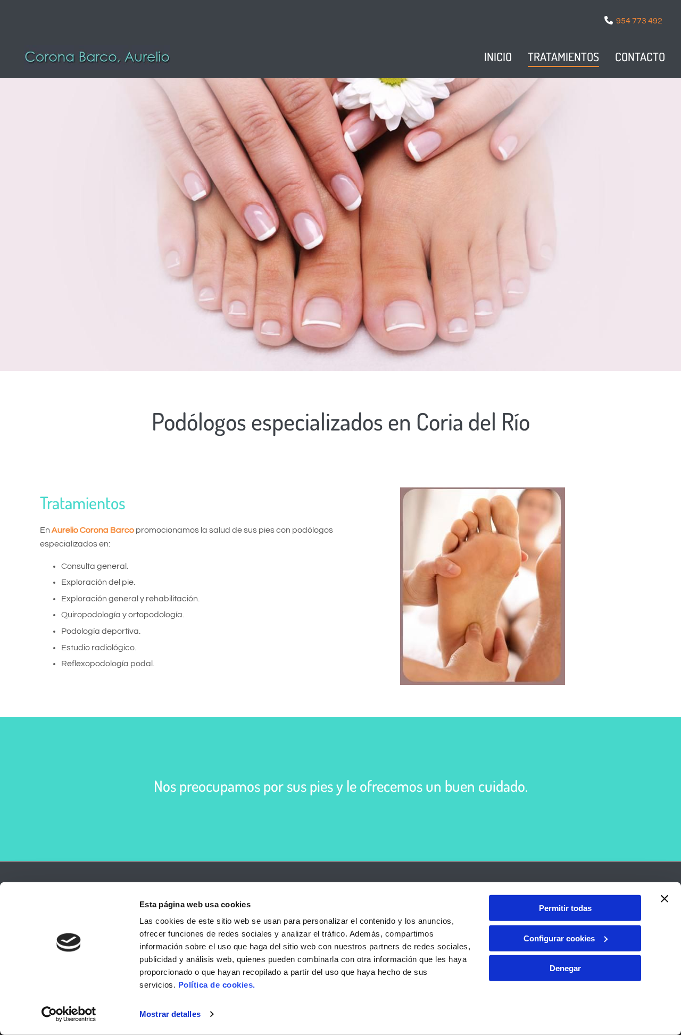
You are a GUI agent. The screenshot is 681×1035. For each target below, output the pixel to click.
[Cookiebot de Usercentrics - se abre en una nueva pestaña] (68, 1014)
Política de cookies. (216, 984)
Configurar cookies (559, 937)
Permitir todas (565, 908)
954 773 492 (639, 20)
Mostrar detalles (170, 1014)
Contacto (640, 56)
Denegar (565, 968)
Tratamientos (563, 56)
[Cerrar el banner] (664, 898)
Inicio (498, 56)
